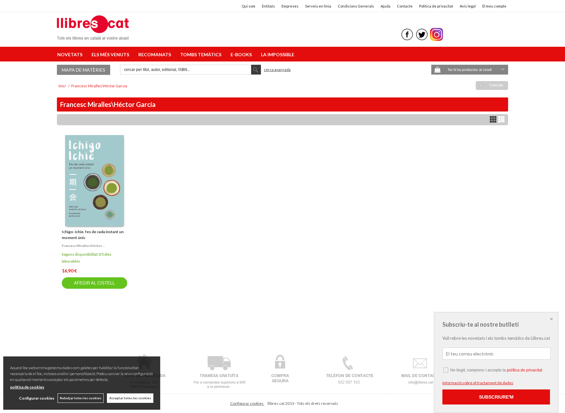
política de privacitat (524, 370)
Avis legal (468, 6)
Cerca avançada (277, 69)
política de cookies (27, 387)
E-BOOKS (242, 54)
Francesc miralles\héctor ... (83, 246)
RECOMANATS (155, 54)
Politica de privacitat (436, 6)
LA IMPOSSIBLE (277, 54)
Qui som (248, 6)
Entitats (268, 6)
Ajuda (385, 6)
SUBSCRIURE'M (496, 397)
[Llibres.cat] (93, 35)
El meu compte (494, 6)
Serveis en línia (318, 6)
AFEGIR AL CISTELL (94, 283)
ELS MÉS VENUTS (111, 54)
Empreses (290, 6)
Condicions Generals (356, 6)
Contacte (405, 6)
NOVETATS (70, 54)
